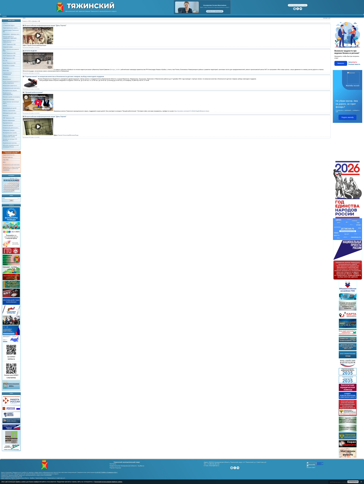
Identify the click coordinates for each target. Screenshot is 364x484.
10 (13, 184)
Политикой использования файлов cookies (108, 481)
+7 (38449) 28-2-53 (213, 464)
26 (18, 188)
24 (13, 188)
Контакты (113, 464)
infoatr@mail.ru (214, 465)
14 (6, 186)
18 (15, 186)
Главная (4, 16)
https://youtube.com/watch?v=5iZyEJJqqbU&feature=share (191, 111)
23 (11, 188)
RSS (24, 18)
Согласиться (353, 481)
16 (11, 186)
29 (9, 190)
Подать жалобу (347, 117)
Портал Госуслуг (115, 468)
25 (15, 188)
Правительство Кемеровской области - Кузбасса (127, 466)
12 (18, 184)
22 (9, 188)
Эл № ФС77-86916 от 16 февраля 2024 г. (106, 472)
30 (11, 190)
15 (9, 186)
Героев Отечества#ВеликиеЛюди (67, 135)
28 (6, 190)
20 (4, 188)
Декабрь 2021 (14, 178)
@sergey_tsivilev (115, 69)
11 (15, 184)
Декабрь (34, 21)
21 (6, 188)
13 (4, 186)
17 (13, 186)
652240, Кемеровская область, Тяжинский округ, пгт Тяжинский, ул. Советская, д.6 (237, 462)
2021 (29, 21)
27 (4, 190)
